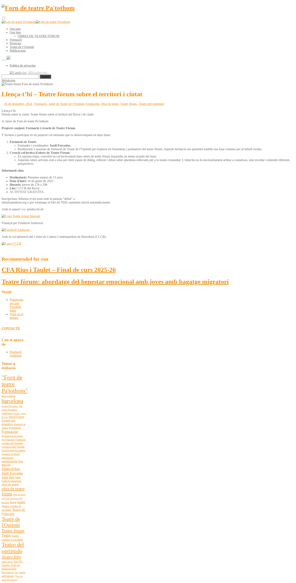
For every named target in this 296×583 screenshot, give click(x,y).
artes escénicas (9, 396)
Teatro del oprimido (151, 104)
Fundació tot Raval (11, 454)
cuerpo (16, 413)
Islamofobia (11, 469)
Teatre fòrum (13, 530)
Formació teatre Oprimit (13, 447)
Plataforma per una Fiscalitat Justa (16, 305)
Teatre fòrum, (128, 104)
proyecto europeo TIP (12, 498)
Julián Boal (8, 477)
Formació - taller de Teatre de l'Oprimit (59, 104)
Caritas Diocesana (10, 406)
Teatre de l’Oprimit (22, 47)
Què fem (15, 32)
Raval (13, 502)
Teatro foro (11, 556)
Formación (92, 104)
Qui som (15, 28)
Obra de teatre (110, 104)
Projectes (15, 43)
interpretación (9, 461)
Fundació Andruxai (16, 353)
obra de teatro (19, 494)
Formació (16, 39)
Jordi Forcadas (12, 473)
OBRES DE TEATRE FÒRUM (38, 36)
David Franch (16, 416)
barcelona (12, 401)
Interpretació (7, 457)
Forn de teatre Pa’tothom (13, 450)
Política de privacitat (22, 65)
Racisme (5, 502)
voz (16, 572)
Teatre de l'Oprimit (13, 512)
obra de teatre (10, 484)
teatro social (7, 562)
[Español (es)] (37, 72)
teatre (21, 502)
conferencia (7, 413)
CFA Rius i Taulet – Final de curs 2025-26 (59, 269)
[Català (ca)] (18, 72)
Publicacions (18, 50)
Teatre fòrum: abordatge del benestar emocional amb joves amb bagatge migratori (115, 281)
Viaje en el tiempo (16, 316)
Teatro (6, 535)
